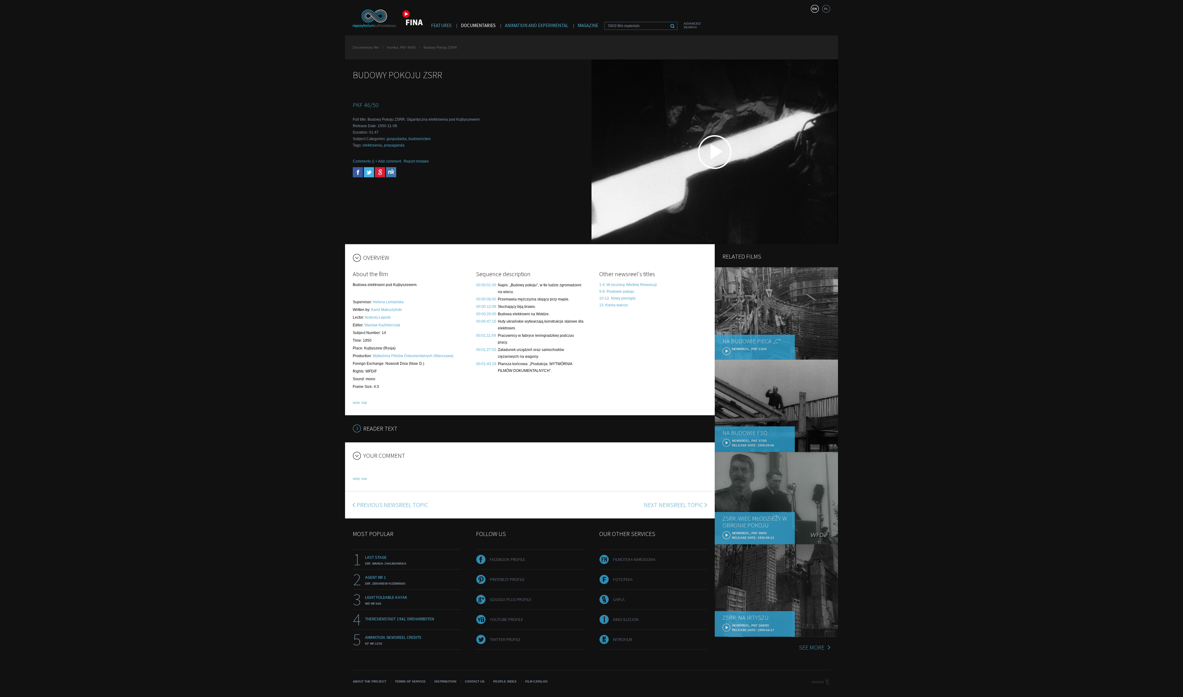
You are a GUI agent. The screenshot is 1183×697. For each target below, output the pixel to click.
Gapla (618, 599)
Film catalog (536, 681)
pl (826, 8)
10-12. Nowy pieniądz (617, 298)
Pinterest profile (507, 579)
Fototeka (622, 579)
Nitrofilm (622, 639)
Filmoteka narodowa (634, 559)
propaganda (394, 145)
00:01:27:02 (486, 350)
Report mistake (416, 161)
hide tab (360, 403)
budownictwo (420, 139)
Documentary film (366, 47)
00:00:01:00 (486, 285)
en (814, 8)
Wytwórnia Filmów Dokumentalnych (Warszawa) (413, 356)
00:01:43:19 (486, 364)
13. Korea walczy (613, 305)
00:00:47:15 (486, 321)
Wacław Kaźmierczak (382, 325)
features (441, 25)
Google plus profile (510, 599)
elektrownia (372, 145)
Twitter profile (505, 639)
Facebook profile (507, 559)
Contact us (475, 681)
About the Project (369, 681)
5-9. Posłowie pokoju (616, 291)
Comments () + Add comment (377, 161)
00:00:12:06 (486, 306)
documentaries (478, 25)
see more (811, 647)
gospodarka (397, 139)
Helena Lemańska (388, 302)
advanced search (692, 25)
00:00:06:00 (486, 299)
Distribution (445, 681)
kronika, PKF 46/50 (401, 47)
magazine (588, 25)
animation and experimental (536, 25)
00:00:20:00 (486, 314)
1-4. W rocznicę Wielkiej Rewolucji (628, 285)
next (673, 505)
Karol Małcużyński (386, 310)
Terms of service (410, 681)
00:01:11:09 (486, 335)
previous (392, 505)
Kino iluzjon (626, 619)
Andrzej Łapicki (378, 317)
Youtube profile (506, 619)
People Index (505, 681)
